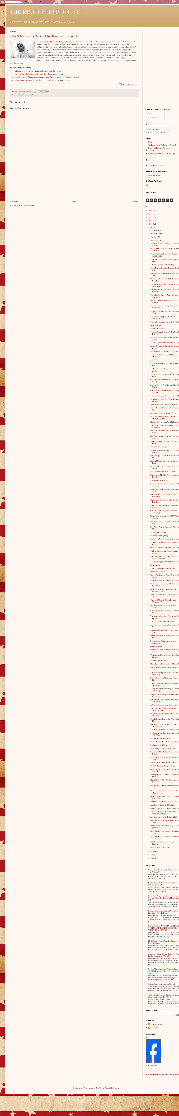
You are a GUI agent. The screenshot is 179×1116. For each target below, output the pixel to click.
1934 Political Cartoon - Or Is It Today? (164, 801)
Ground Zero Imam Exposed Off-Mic (163, 413)
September (155, 240)
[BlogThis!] (41, 91)
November (155, 233)
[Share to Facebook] (46, 91)
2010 (151, 227)
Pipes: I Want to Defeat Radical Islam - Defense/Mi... (163, 495)
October (154, 237)
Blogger (116, 1088)
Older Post (134, 201)
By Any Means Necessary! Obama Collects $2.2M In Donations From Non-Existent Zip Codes (163, 971)
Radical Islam (26, 95)
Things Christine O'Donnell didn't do (163, 568)
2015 (151, 210)
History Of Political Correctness (159, 148)
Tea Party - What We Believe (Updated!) (162, 145)
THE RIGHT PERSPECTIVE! (46, 11)
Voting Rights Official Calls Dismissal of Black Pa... (164, 442)
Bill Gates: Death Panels (158, 660)
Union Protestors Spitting (159, 535)
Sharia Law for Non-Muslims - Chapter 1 (164, 664)
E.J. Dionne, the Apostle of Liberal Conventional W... (162, 317)
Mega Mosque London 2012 (160, 847)
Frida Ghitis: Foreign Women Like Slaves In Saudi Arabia (44, 36)
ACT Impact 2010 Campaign (160, 738)
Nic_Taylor (100, 1088)
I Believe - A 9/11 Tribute (159, 745)
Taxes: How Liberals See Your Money (163, 404)
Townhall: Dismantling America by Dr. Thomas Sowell (163, 725)
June (152, 858)
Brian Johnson (150, 1038)
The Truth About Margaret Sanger (162, 621)
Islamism (19, 95)
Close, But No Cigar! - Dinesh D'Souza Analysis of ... (164, 296)
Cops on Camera (156, 646)
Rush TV (153, 360)
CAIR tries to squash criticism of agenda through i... (164, 552)
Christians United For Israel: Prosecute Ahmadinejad (163, 511)
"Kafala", (133, 47)
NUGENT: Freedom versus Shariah (162, 471)
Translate (163, 132)
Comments (153, 117)
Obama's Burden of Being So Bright (162, 766)
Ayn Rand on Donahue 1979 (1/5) (162, 805)
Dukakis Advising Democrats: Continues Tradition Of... (164, 255)
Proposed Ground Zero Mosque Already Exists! (164, 462)
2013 (151, 217)
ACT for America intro (158, 532)
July (152, 855)
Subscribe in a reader (153, 175)
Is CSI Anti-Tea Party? (158, 328)
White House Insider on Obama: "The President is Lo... (163, 590)
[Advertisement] (74, 181)
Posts (151, 113)
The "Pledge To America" (159, 480)
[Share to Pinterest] (48, 91)
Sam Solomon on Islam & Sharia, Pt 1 (163, 817)
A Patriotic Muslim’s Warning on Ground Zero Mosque (164, 689)
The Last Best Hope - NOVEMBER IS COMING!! (163, 356)
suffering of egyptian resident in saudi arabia (31, 71)
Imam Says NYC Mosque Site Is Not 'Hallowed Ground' (163, 709)
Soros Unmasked (156, 325)
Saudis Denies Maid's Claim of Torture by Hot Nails (34, 80)
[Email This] (39, 91)
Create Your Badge (151, 1065)
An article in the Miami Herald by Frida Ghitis (55, 41)
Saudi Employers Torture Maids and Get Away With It (35, 77)
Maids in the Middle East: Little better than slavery (33, 74)
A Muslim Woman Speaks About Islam (163, 705)
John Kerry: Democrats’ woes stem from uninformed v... (164, 426)
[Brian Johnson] (153, 1062)
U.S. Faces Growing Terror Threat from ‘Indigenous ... (164, 700)
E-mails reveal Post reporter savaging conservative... (163, 642)
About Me (151, 151)
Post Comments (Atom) (27, 205)
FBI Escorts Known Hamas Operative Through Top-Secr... (163, 417)
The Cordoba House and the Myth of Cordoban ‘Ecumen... (163, 812)
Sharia (34, 95)
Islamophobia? (155, 565)
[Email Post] (34, 91)
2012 (151, 220)
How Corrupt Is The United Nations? (163, 748)
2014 (151, 214)
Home (75, 201)
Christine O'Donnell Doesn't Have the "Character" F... (163, 601)
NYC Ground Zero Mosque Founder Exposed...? (162, 843)
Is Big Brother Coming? (158, 447)
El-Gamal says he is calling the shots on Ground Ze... (164, 307)
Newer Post (14, 201)
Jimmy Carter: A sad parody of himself (161, 984)
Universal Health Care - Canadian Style (161, 153)
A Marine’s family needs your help (162, 265)
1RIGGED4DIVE (157, 1024)
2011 (151, 224)
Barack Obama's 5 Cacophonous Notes (163, 762)
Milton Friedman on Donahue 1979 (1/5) (164, 808)
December (154, 230)
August (153, 851)
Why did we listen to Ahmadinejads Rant (164, 539)
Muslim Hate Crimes (157, 572)
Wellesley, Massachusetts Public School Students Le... (163, 606)
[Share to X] (43, 91)
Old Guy (154, 1028)
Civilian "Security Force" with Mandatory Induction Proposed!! (162, 884)
